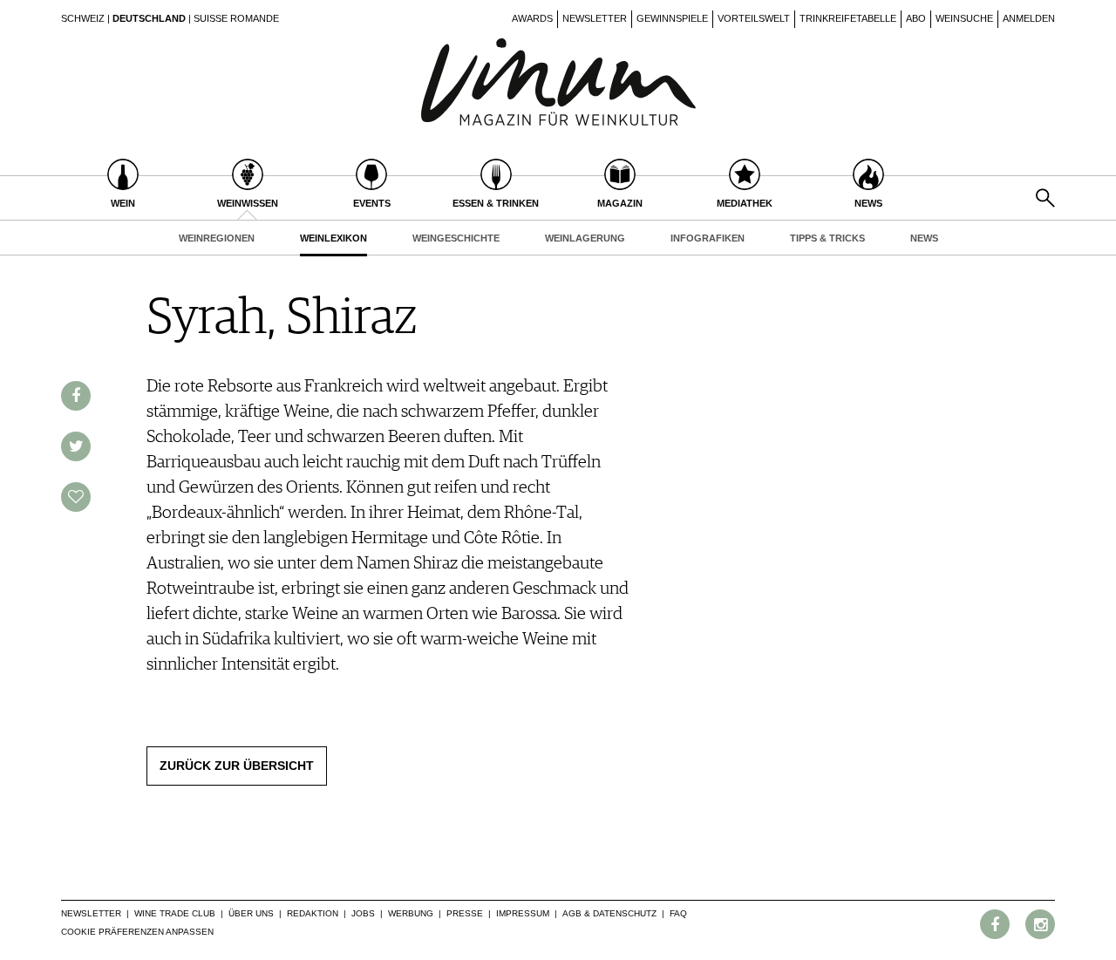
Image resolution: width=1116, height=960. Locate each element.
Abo (916, 18)
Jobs (363, 913)
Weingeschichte (456, 238)
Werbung (410, 913)
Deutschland (149, 18)
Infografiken (707, 238)
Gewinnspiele (672, 18)
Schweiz (83, 18)
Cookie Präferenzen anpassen (137, 931)
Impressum (522, 913)
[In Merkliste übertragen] (76, 497)
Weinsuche (964, 18)
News (924, 238)
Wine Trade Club (174, 913)
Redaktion (312, 913)
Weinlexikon (333, 238)
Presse (464, 913)
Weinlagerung (585, 238)
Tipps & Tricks (827, 238)
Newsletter (594, 18)
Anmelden (1029, 18)
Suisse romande (236, 18)
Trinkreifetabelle (848, 18)
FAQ (678, 913)
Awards (532, 18)
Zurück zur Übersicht (237, 766)
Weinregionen (217, 238)
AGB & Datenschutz (609, 913)
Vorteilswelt (754, 18)
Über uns (251, 913)
